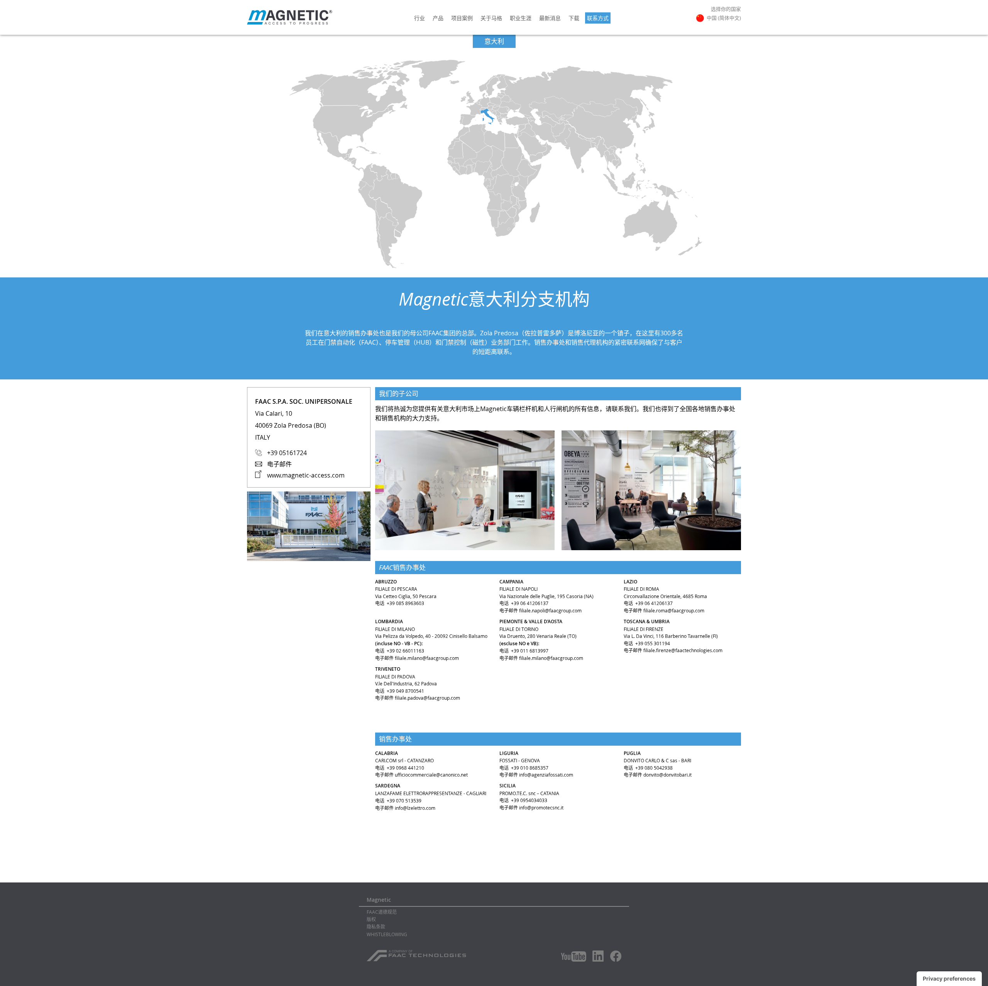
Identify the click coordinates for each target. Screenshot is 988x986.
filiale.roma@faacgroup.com (673, 610)
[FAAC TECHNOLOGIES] (417, 952)
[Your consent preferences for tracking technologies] (949, 978)
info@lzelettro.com (415, 808)
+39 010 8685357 (529, 768)
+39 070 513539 (404, 800)
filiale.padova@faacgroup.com (427, 698)
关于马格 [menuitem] (491, 18)
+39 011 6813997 (529, 651)
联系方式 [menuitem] (598, 18)
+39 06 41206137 (529, 603)
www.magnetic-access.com (306, 475)
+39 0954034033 (529, 800)
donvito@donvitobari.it (667, 775)
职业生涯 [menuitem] (520, 18)
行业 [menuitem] (419, 18)
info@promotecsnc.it (541, 807)
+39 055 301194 (652, 643)
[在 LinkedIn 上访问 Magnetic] (598, 956)
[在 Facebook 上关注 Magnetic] (615, 956)
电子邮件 (279, 464)
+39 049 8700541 (405, 691)
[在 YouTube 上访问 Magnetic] (573, 956)
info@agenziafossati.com (546, 775)
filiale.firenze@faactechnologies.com (682, 650)
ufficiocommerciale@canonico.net (431, 775)
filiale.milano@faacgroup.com (427, 658)
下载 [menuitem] (573, 18)
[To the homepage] (289, 17)
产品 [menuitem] (438, 18)
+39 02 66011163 (405, 651)
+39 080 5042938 (654, 768)
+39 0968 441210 (405, 768)
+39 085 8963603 (405, 603)
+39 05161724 (287, 453)
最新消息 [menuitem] (550, 18)
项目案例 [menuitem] (462, 18)
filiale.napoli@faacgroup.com (550, 610)
